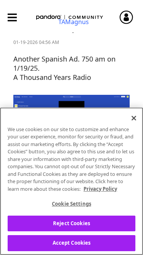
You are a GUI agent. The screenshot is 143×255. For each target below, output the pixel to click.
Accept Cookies (72, 242)
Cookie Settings (71, 203)
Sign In (129, 17)
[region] (71, 181)
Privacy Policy (100, 188)
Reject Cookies (71, 223)
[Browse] (16, 17)
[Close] (133, 118)
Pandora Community (69, 17)
